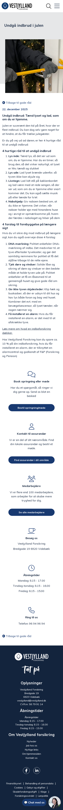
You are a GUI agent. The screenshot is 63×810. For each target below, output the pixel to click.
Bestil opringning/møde (31, 407)
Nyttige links (31, 749)
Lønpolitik (43, 795)
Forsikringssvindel (24, 795)
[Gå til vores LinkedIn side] (36, 770)
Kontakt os (31, 757)
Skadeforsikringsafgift (25, 791)
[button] (41, 802)
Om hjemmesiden (31, 753)
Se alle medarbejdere (31, 512)
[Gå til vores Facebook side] (26, 770)
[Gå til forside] (17, 6)
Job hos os (31, 745)
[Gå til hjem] (31, 656)
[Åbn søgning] (48, 6)
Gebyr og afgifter (36, 787)
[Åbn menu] (56, 6)
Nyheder (31, 741)
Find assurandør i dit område (31, 459)
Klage (44, 791)
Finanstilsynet (13, 783)
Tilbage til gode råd (18, 102)
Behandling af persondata (39, 783)
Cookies (18, 787)
